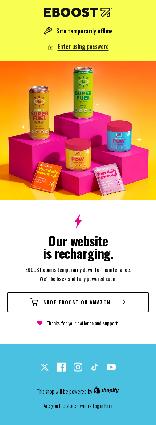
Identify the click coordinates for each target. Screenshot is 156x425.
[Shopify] (106, 391)
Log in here (103, 405)
